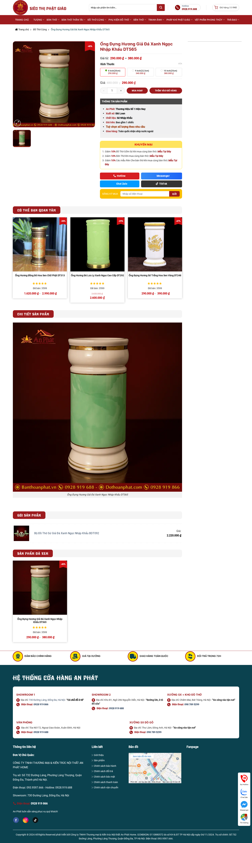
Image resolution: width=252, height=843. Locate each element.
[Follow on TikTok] (35, 820)
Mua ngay (137, 90)
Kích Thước (107, 64)
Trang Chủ (22, 19)
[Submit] (161, 7)
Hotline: (189, 7)
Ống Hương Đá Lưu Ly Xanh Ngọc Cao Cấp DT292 (97, 275)
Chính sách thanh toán (106, 782)
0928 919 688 (116, 708)
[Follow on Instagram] (25, 820)
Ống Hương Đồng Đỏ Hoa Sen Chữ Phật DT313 (40, 275)
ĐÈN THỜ (139, 19)
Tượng (37, 19)
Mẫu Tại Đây (164, 151)
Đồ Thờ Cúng (40, 29)
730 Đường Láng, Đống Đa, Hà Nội (47, 700)
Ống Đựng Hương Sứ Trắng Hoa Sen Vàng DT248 (155, 275)
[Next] (181, 261)
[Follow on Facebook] (16, 820)
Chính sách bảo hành (105, 766)
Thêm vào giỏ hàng (166, 90)
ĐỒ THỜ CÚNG (96, 19)
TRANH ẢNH (155, 19)
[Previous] (13, 261)
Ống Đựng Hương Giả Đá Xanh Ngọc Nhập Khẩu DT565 (39, 621)
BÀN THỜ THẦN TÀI (72, 19)
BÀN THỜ (52, 19)
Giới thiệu (99, 755)
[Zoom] (17, 123)
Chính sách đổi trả (103, 771)
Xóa (180, 64)
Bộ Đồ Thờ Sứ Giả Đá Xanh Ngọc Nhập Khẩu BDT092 (66, 533)
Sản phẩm (99, 760)
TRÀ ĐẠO (232, 19)
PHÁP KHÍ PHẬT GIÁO (178, 19)
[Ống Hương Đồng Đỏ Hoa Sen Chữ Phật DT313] (40, 244)
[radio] (112, 72)
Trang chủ (23, 29)
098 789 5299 (191, 704)
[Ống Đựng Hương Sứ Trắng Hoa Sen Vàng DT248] (155, 244)
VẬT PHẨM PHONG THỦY (209, 19)
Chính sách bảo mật (104, 776)
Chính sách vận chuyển (106, 787)
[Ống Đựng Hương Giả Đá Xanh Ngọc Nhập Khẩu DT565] (40, 588)
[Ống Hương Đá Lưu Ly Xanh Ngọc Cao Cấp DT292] (97, 244)
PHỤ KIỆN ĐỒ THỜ (119, 19)
